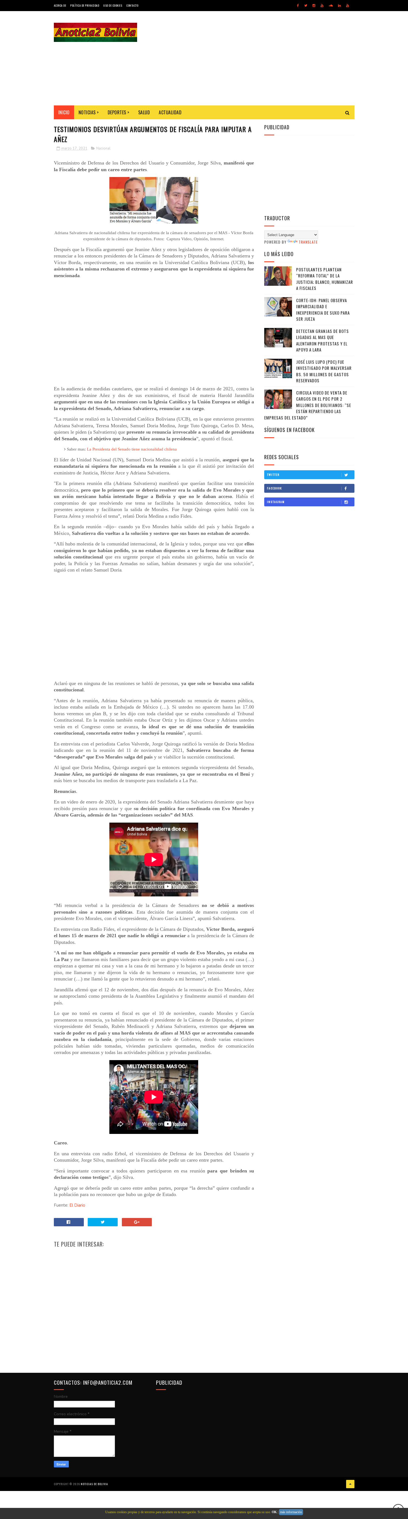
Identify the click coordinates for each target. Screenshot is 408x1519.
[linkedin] (339, 5)
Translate (308, 242)
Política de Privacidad (84, 5)
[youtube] (322, 5)
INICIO (64, 112)
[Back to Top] (350, 1484)
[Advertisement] (253, 58)
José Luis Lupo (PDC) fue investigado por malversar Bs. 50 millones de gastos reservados (324, 371)
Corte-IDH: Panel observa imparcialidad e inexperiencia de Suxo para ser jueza (323, 309)
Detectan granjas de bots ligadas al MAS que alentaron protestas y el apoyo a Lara (322, 340)
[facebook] (298, 5)
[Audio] (331, 5)
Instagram (276, 502)
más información (291, 1512)
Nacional (103, 148)
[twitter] (305, 5)
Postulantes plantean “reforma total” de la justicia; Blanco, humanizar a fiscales (324, 278)
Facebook (274, 488)
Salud (144, 112)
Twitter (273, 474)
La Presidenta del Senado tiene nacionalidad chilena (132, 449)
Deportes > (118, 112)
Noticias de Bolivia (94, 1484)
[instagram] (314, 5)
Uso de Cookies (112, 5)
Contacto (132, 5)
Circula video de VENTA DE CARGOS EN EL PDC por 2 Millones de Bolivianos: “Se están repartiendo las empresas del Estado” (307, 405)
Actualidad (170, 112)
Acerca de (60, 5)
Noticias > (89, 112)
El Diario (77, 1205)
